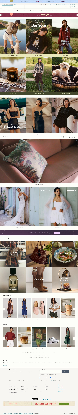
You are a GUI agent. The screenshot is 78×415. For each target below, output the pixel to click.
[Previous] (1, 15)
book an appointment (58, 227)
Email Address (42, 369)
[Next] (77, 15)
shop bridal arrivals (19, 227)
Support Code (31, 413)
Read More (5, 365)
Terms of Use (10, 413)
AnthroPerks (61, 387)
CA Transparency (15, 413)
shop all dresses (39, 134)
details (15, 4)
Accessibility (21, 413)
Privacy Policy (53, 380)
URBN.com (25, 413)
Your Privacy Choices (37, 413)
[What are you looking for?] (69, 7)
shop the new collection (39, 184)
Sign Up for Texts (62, 389)
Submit (65, 371)
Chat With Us (61, 391)
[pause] (76, 140)
